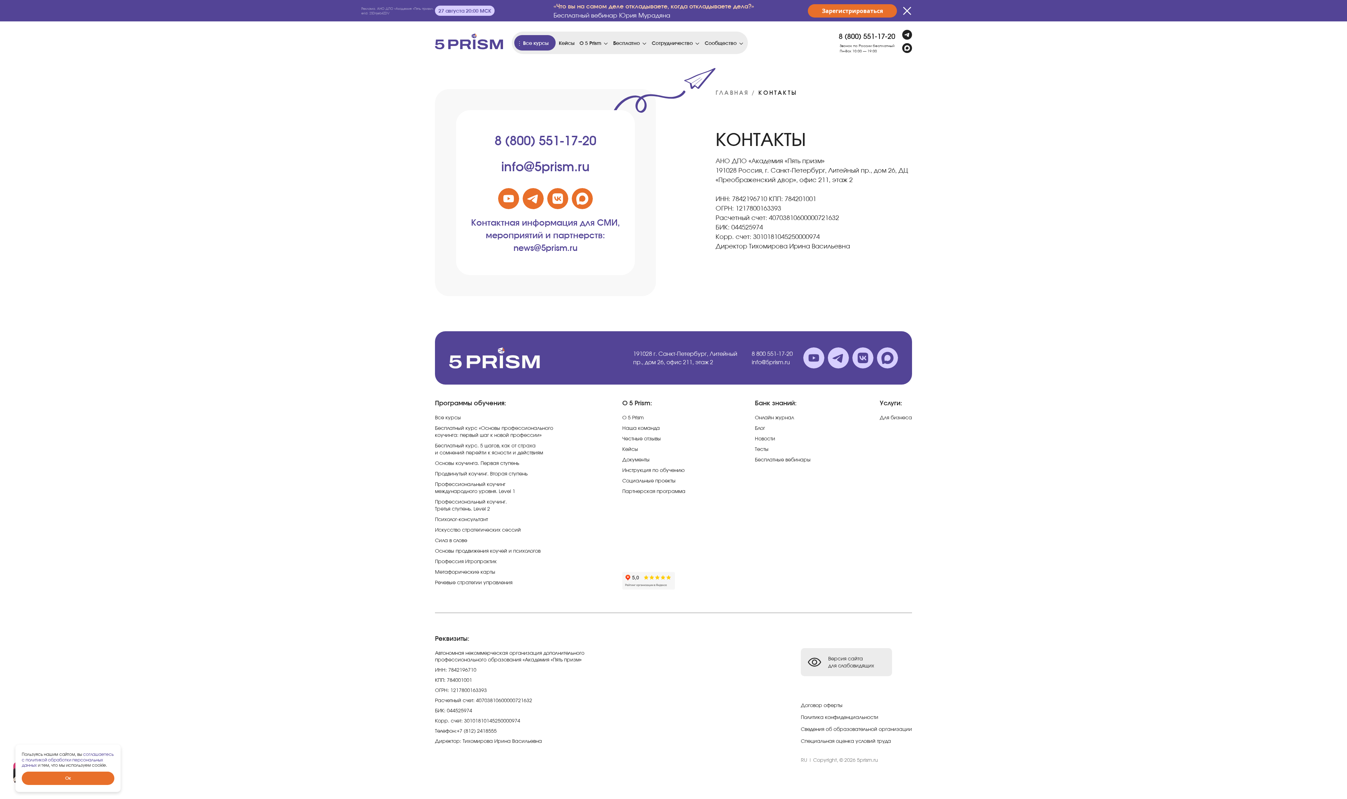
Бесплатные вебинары (783, 459)
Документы (636, 459)
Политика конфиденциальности (839, 717)
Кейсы (567, 43)
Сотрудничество (672, 43)
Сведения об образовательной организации (856, 729)
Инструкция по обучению (653, 470)
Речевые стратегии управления (473, 582)
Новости (765, 438)
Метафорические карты (465, 572)
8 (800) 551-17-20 (867, 36)
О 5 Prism (590, 43)
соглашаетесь (98, 754)
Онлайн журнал (774, 417)
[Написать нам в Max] (907, 48)
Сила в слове (451, 540)
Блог (760, 428)
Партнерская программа (653, 491)
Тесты (762, 449)
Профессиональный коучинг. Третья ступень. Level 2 (471, 505)
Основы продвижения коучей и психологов (488, 551)
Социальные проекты (649, 481)
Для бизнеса (896, 417)
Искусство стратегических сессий (478, 530)
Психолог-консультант (461, 519)
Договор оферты (822, 705)
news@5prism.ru (545, 247)
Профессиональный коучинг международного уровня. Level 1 (475, 487)
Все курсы (536, 43)
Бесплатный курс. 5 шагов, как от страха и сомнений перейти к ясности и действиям (489, 448)
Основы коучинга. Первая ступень (477, 463)
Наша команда (641, 428)
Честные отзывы (641, 438)
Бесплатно (626, 43)
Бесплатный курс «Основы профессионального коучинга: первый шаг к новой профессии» (494, 431)
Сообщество (721, 43)
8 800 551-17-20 (772, 353)
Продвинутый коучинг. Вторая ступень (481, 474)
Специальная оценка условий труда (846, 741)
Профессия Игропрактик (466, 561)
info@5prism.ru (545, 166)
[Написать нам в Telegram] (907, 35)
